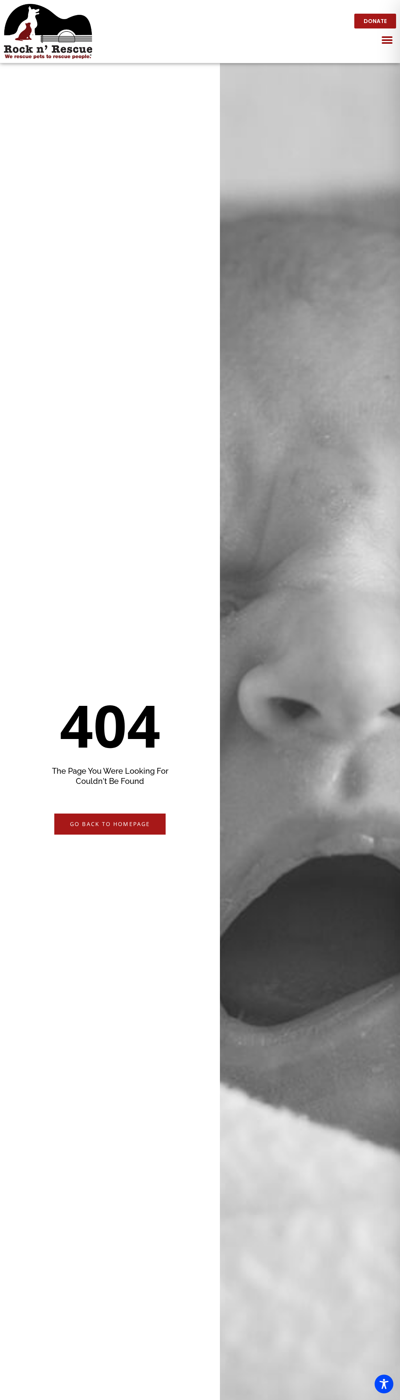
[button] (387, 40)
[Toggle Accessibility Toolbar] (384, 1384)
